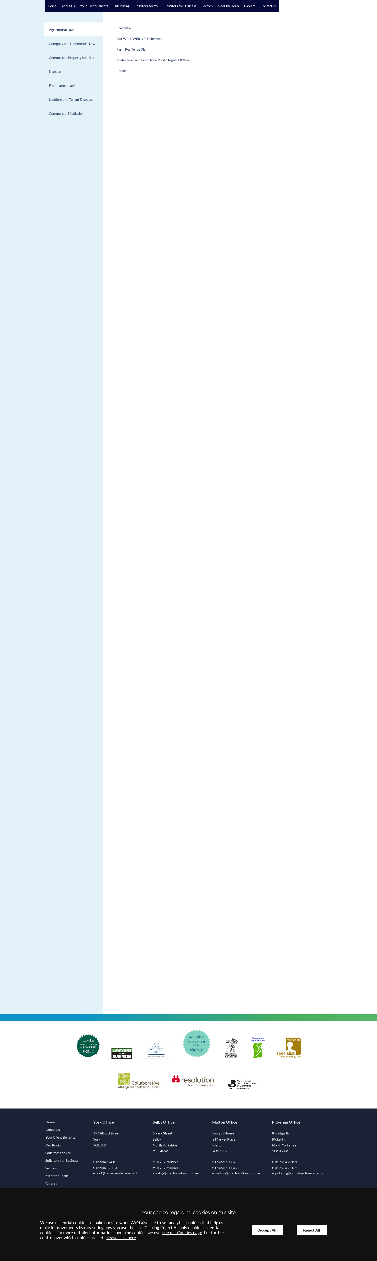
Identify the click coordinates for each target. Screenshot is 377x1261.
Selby (157, 1122)
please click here (120, 1237)
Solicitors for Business (180, 6)
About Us (68, 6)
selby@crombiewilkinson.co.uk (177, 1173)
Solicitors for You (147, 6)
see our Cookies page (182, 1232)
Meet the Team (228, 6)
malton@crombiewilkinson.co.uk (238, 1173)
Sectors (207, 6)
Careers (249, 6)
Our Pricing (121, 6)
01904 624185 (107, 1162)
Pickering (280, 1122)
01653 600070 (226, 1162)
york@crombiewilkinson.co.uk (117, 1173)
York (97, 1122)
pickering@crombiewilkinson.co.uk (299, 1173)
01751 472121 (286, 1162)
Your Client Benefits (94, 6)
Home (52, 6)
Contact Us (269, 6)
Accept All (267, 1230)
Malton (218, 1122)
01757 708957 (167, 1162)
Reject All (311, 1230)
